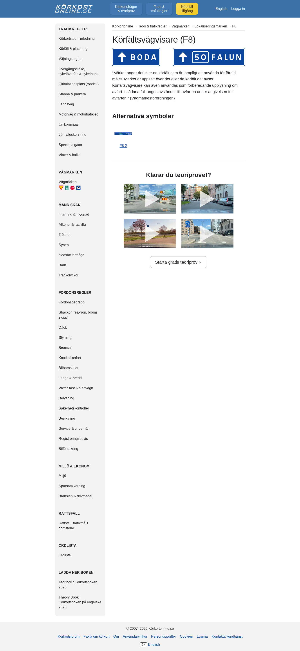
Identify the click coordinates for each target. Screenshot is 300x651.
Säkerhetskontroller (74, 408)
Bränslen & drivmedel (75, 496)
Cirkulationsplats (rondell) (79, 84)
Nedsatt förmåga (71, 255)
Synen (64, 245)
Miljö (62, 476)
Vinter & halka (70, 155)
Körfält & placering (73, 48)
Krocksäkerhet (70, 358)
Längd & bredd (70, 378)
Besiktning (67, 418)
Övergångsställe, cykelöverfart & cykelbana (79, 71)
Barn (62, 265)
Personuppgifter (163, 636)
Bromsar (65, 348)
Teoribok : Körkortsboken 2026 (78, 584)
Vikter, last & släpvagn (76, 388)
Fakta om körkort (96, 636)
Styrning (65, 337)
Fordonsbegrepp (72, 302)
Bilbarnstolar (68, 368)
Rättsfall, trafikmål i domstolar (73, 525)
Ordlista (65, 555)
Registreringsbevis (73, 438)
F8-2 (123, 146)
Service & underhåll (74, 428)
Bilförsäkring (68, 449)
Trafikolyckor (68, 275)
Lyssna (202, 636)
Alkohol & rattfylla (72, 224)
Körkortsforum (69, 636)
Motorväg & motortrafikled (78, 114)
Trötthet (64, 234)
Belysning (66, 398)
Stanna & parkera (72, 94)
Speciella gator (70, 145)
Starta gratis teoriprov (176, 262)
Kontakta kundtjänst (227, 636)
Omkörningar (69, 124)
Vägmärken (68, 182)
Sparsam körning (72, 486)
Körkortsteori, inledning (77, 38)
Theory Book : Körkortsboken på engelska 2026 (80, 602)
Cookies (186, 636)
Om (116, 636)
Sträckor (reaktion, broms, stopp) (78, 314)
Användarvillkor (135, 636)
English (221, 9)
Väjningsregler (70, 59)
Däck (63, 327)
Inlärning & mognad (74, 214)
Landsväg (66, 104)
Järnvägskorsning (72, 134)
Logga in (238, 9)
